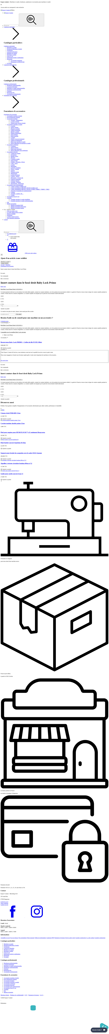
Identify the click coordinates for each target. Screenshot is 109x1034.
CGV (26, 995)
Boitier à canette (14, 131)
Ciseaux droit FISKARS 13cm (10, 413)
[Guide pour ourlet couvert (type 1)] (10, 470)
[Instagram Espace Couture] (37, 917)
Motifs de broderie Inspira (17, 208)
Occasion (9, 63)
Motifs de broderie (11, 203)
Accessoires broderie (12, 119)
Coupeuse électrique (12, 87)
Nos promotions (23, 937)
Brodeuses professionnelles (14, 85)
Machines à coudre (12, 47)
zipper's (12, 170)
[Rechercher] (31, 20)
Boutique (8, 264)
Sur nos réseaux (14, 937)
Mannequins (13, 173)
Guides (12, 195)
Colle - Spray (14, 163)
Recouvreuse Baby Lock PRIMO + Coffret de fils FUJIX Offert (21, 342)
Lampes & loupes (15, 175)
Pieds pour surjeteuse (16, 149)
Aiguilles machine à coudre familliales (20, 199)
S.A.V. (41, 995)
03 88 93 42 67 (4, 902)
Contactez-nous (4, 321)
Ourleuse (9, 91)
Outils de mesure (14, 180)
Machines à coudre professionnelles (16, 88)
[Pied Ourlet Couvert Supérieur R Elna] (9, 439)
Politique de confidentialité (17, 995)
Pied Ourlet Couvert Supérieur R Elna (13, 443)
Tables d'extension (15, 130)
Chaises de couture (15, 153)
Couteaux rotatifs (15, 159)
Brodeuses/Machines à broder (14, 49)
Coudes (12, 165)
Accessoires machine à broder (14, 116)
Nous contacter (4, 903)
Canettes (12, 126)
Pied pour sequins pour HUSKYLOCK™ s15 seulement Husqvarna (23, 432)
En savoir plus (4, 360)
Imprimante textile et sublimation (15, 57)
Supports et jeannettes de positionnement (20, 190)
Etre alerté (18, 314)
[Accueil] (5, 10)
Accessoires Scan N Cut (13, 196)
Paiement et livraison (59, 937)
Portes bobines (14, 147)
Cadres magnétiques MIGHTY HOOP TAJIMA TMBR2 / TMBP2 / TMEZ (29, 189)
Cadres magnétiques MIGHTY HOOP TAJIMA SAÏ (24, 188)
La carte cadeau (90, 937)
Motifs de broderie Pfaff (16, 205)
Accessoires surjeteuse (12, 144)
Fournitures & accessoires (10, 95)
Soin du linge (14, 160)
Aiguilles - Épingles (15, 182)
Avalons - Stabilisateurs (16, 120)
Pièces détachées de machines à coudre (20, 143)
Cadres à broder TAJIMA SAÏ (18, 186)
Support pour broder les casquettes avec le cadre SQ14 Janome (21, 453)
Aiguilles (9, 198)
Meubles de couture (12, 53)
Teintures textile (14, 172)
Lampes (12, 192)
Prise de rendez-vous (12, 211)
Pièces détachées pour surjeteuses (19, 150)
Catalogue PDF (50, 937)
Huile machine (14, 136)
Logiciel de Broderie (12, 52)
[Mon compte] (7, 239)
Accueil (3, 264)
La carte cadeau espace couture (15, 212)
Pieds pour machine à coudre (17, 142)
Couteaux (13, 146)
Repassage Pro (10, 92)
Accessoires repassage (16, 60)
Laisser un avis (4, 904)
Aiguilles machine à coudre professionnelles (21, 201)
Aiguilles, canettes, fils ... (16, 193)
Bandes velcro (14, 156)
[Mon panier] (7, 235)
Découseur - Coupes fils (16, 178)
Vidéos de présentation (40, 937)
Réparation (13, 166)
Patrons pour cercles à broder (18, 123)
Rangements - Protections (17, 183)
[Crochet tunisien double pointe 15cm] (10, 420)
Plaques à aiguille (15, 129)
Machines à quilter (11, 54)
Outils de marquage (15, 179)
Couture (12, 137)
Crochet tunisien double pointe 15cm (13, 423)
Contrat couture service (13, 216)
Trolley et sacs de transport (17, 139)
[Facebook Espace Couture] (13, 917)
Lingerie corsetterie (15, 167)
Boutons (12, 157)
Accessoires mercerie (12, 152)
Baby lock (3, 286)
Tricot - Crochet (14, 169)
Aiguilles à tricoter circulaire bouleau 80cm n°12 (16, 463)
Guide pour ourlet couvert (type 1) (12, 474)
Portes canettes (14, 127)
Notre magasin (30, 937)
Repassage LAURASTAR (17, 62)
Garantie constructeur (80, 937)
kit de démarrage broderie (13, 117)
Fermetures (13, 154)
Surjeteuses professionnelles (14, 89)
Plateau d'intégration (15, 133)
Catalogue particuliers (9, 27)
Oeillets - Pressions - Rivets (17, 162)
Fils (8, 202)
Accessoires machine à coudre (14, 124)
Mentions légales (5, 995)
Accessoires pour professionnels (15, 185)
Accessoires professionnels (14, 94)
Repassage (9, 59)
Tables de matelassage (16, 140)
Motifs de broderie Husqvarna (18, 206)
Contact (6, 219)
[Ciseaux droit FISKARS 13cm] (2, 410)
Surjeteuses (10, 50)
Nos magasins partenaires (13, 218)
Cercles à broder (14, 121)
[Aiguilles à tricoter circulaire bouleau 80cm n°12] (13, 460)
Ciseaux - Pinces (14, 176)
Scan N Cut (10, 56)
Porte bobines (14, 134)
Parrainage (9, 215)
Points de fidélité (11, 214)
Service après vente (70, 937)
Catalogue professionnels (10, 65)
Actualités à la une (5, 937)
